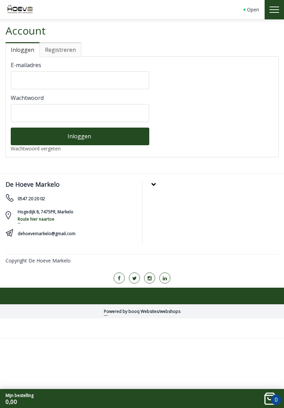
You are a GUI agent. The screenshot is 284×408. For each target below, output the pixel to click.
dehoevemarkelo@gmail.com (47, 234)
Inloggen (22, 50)
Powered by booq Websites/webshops (142, 311)
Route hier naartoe (36, 219)
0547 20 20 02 (31, 199)
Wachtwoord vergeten (36, 148)
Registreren (60, 50)
